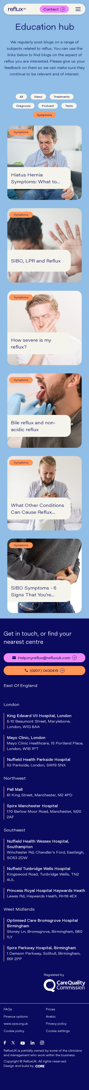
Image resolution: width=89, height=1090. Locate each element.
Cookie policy (14, 1031)
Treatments (62, 96)
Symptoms (44, 115)
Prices (50, 1009)
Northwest (15, 778)
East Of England (20, 685)
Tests (69, 105)
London (11, 704)
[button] (78, 9)
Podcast (48, 105)
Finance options (16, 1016)
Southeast (14, 830)
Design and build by (19, 1066)
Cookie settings (58, 1031)
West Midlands (19, 909)
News (38, 96)
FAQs (8, 1009)
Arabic (51, 1016)
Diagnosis (23, 105)
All (21, 96)
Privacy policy (56, 1023)
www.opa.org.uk (16, 1023)
